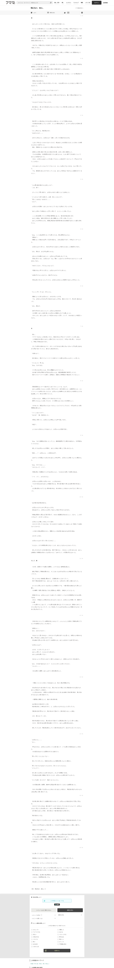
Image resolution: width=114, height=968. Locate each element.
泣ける (61, 932)
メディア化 (87, 2)
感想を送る (52, 12)
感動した (61, 929)
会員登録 (105, 2)
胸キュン (61, 939)
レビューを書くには (37, 918)
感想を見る (61, 915)
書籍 (82, 2)
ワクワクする (36, 932)
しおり (34, 12)
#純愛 (31, 963)
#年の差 (36, 963)
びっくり (61, 941)
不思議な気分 (62, 944)
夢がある (61, 937)
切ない (35, 934)
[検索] (50, 2)
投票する (57, 950)
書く (63, 2)
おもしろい (36, 929)
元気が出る (36, 937)
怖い (34, 941)
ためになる (36, 946)
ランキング (76, 2)
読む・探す (56, 2)
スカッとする (62, 934)
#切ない (47, 963)
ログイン (96, 2)
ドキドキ (35, 939)
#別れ (40, 963)
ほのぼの (35, 944)
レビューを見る (37, 915)
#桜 (44, 963)
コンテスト (68, 2)
